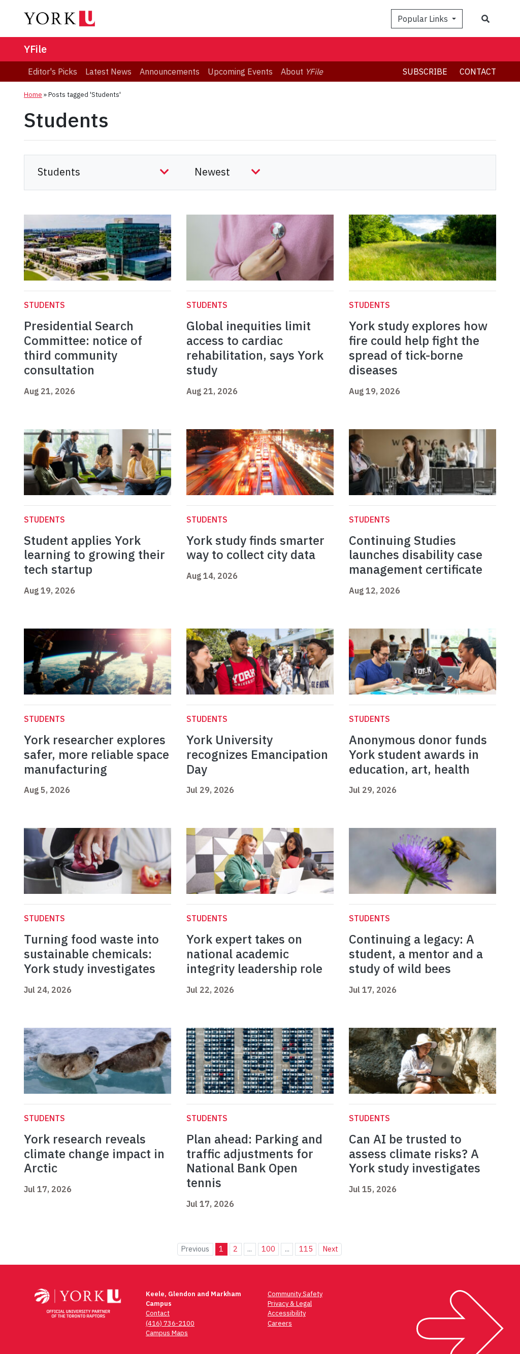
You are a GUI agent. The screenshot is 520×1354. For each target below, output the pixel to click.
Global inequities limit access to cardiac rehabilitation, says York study (254, 347)
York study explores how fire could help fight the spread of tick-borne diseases (418, 347)
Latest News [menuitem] (108, 71)
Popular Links (424, 19)
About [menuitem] (302, 71)
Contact (478, 71)
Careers (280, 1323)
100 (268, 1249)
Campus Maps (167, 1333)
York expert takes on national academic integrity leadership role (254, 954)
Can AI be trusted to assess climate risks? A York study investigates (414, 1153)
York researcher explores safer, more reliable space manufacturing (96, 754)
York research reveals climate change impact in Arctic (94, 1153)
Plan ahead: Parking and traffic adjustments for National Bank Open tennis (254, 1161)
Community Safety (295, 1294)
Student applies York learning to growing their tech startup (94, 555)
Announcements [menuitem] (170, 71)
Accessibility (287, 1313)
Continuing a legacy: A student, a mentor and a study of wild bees (416, 954)
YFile (35, 49)
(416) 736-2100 (170, 1323)
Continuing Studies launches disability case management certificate (415, 555)
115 (306, 1249)
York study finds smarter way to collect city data (255, 547)
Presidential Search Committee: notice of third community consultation (83, 347)
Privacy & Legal (290, 1303)
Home (33, 94)
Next (330, 1249)
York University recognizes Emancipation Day (257, 754)
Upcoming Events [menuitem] (240, 71)
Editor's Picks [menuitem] (52, 71)
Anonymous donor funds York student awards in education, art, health (418, 754)
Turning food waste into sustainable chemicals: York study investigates (91, 954)
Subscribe (425, 71)
